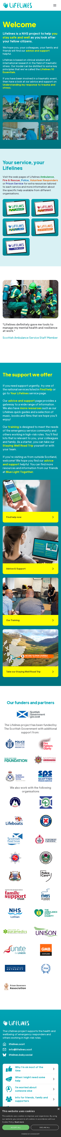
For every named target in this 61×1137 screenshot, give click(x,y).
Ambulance (47, 176)
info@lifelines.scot (20, 1049)
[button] (54, 5)
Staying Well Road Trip (18, 445)
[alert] (30, 1122)
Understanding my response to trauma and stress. (29, 86)
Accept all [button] (16, 1127)
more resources (31, 408)
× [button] (58, 1109)
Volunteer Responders (44, 180)
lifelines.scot (17, 1044)
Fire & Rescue (11, 180)
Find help (46, 389)
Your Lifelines (19, 393)
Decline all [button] (45, 1127)
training (13, 426)
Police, (25, 180)
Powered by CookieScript (30, 1134)
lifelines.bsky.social (20, 1054)
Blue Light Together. (20, 471)
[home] (17, 5)
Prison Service (14, 183)
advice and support (38, 50)
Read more (19, 1122)
